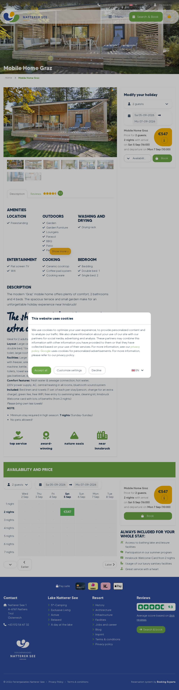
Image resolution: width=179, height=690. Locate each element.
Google (46, 351)
